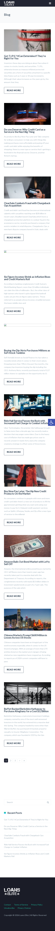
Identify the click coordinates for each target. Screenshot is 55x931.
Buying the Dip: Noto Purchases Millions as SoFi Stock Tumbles (27, 351)
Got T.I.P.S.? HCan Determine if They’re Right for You (25, 57)
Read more (14, 90)
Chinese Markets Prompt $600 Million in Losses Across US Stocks (25, 636)
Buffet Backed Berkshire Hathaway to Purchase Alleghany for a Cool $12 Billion (26, 710)
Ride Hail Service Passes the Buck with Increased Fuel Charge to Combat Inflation (27, 422)
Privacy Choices (24, 908)
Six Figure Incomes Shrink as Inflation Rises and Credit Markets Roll (27, 278)
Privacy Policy (36, 905)
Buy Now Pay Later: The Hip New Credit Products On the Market (25, 492)
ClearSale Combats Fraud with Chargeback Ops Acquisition (27, 204)
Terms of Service (21, 905)
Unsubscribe (9, 908)
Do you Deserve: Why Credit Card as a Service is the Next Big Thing (24, 130)
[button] (51, 422)
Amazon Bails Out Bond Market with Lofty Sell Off (27, 563)
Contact (7, 905)
